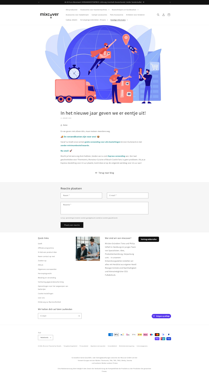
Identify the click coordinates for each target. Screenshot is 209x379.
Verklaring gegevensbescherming (51, 282)
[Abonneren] (78, 316)
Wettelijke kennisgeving (126, 346)
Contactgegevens (142, 346)
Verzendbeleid (112, 346)
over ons (41, 298)
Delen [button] (65, 125)
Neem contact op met (46, 256)
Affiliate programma (46, 248)
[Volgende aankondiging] (170, 2)
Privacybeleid (84, 346)
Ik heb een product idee (47, 252)
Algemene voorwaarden (47, 269)
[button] (94, 9)
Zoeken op (42, 261)
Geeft (40, 243)
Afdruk (40, 265)
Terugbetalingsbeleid (70, 346)
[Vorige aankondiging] (38, 2)
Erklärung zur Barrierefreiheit (49, 302)
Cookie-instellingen (45, 293)
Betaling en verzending (47, 278)
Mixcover (46, 346)
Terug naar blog (106, 172)
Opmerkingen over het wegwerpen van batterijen (53, 287)
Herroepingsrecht (45, 273)
